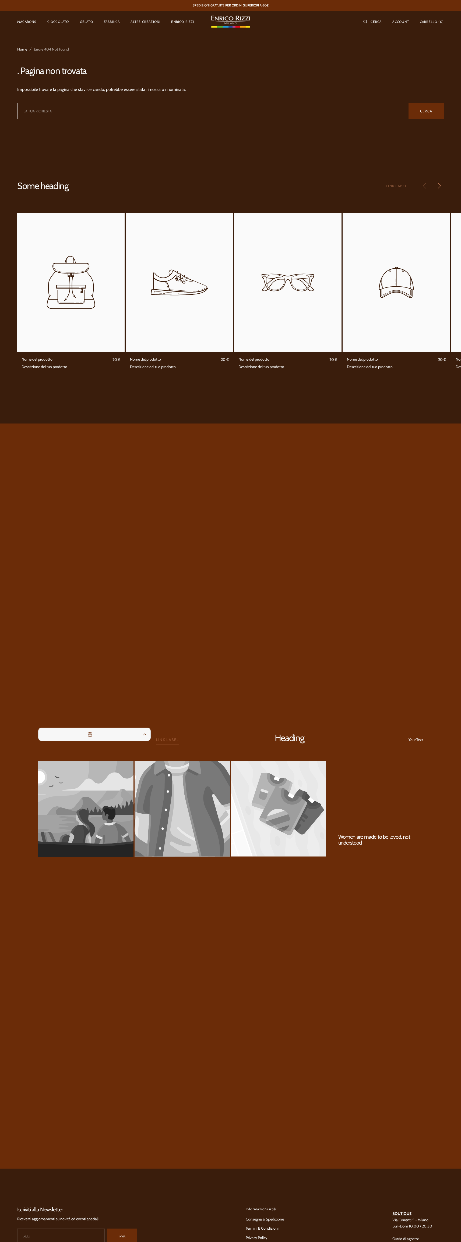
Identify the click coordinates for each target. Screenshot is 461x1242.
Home (22, 49)
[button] (372, 21)
